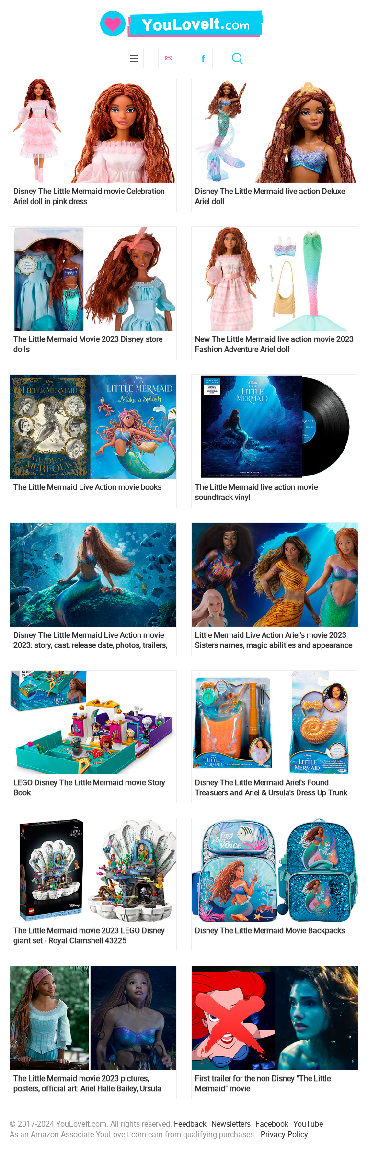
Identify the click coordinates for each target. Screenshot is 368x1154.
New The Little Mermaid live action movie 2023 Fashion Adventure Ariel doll (274, 344)
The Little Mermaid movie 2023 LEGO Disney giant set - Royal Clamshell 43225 (89, 936)
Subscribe (168, 58)
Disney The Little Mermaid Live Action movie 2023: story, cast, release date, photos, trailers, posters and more (90, 640)
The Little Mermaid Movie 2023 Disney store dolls (87, 344)
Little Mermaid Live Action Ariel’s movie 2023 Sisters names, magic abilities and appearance (273, 640)
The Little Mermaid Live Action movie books (87, 487)
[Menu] (134, 58)
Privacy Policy (284, 1134)
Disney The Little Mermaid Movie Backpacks (270, 931)
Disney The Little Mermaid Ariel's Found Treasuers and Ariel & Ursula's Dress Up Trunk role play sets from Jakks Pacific (271, 788)
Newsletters (231, 1124)
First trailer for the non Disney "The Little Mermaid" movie (263, 1084)
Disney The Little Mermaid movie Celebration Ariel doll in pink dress (89, 196)
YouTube (308, 1124)
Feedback (190, 1124)
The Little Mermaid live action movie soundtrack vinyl (256, 492)
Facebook (203, 58)
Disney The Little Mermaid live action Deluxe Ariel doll (270, 196)
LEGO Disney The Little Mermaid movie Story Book (89, 788)
